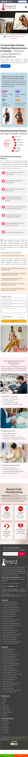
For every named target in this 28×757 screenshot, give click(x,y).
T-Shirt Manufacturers (8, 628)
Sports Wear (6, 725)
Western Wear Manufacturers (10, 636)
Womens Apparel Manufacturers (10, 643)
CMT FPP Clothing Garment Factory (11, 663)
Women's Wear (6, 722)
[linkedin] (11, 1)
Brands (4, 701)
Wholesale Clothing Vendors (10, 639)
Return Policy (6, 708)
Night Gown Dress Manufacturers (11, 603)
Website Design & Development (18, 739)
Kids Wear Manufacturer (8, 688)
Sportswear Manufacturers (9, 621)
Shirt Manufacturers (7, 618)
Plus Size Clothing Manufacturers (11, 609)
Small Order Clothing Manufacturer (11, 620)
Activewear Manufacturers (9, 649)
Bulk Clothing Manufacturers (9, 656)
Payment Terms (6, 710)
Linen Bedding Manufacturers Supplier (12, 690)
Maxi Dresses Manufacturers (9, 692)
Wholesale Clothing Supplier (10, 637)
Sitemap (5, 715)
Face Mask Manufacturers (9, 679)
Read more (5, 66)
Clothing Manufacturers (8, 661)
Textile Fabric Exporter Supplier (10, 630)
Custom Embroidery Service (9, 672)
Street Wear (5, 729)
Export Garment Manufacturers (10, 677)
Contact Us (5, 705)
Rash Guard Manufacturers (9, 614)
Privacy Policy (6, 706)
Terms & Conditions (7, 712)
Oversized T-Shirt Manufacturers (10, 607)
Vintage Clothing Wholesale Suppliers (12, 634)
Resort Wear (6, 727)
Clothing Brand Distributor (9, 658)
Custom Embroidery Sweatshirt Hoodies (12, 674)
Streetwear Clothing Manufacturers (11, 623)
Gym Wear (5, 733)
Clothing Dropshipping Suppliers (10, 659)
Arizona (9, 36)
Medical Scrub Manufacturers (10, 602)
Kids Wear (5, 724)
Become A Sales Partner (8, 652)
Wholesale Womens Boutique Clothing (12, 641)
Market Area (5, 714)
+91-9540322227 (6, 583)
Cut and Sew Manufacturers (9, 676)
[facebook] (9, 1)
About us (5, 697)
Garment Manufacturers (8, 681)
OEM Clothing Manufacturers (10, 605)
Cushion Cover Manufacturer (9, 668)
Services (5, 699)
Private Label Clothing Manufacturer (11, 611)
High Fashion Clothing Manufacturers (12, 683)
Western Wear (6, 731)
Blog (4, 703)
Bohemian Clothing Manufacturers (11, 654)
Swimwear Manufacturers (9, 627)
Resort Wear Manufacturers (9, 616)
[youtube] (4, 1)
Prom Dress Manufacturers (9, 612)
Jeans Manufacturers (8, 686)
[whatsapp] (2, 1)
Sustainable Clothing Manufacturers (11, 625)
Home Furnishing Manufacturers (10, 684)
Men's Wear (5, 720)
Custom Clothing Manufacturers (10, 670)
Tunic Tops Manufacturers (9, 632)
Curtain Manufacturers (8, 667)
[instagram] (6, 1)
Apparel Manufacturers (8, 650)
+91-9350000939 (15, 583)
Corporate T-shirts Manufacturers (11, 665)
